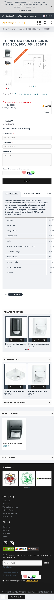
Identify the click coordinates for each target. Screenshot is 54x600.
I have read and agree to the (21, 581)
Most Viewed (8, 457)
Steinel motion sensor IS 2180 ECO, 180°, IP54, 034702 (15, 344)
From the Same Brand (15, 402)
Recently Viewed (10, 413)
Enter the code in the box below (17, 169)
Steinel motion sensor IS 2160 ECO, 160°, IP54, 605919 (14, 443)
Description (11, 194)
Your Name (7, 134)
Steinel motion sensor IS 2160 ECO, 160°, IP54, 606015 (39, 344)
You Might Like (11, 359)
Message (7, 151)
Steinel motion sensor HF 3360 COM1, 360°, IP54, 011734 (15, 391)
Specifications (32, 194)
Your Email (7, 143)
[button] (29, 86)
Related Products (13, 312)
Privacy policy (24, 10)
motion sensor (15, 294)
